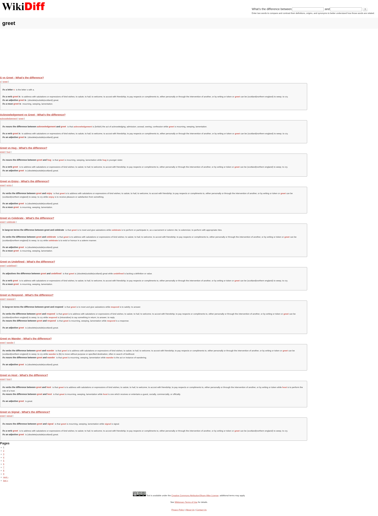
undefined (11, 265)
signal (9, 416)
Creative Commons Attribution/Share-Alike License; (195, 495)
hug (8, 152)
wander (10, 342)
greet (5, 81)
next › (5, 477)
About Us (190, 510)
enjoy (9, 185)
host (9, 379)
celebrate (11, 222)
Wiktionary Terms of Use (186, 502)
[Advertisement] (189, 52)
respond (10, 299)
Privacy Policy (177, 510)
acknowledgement (8, 118)
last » (5, 480)
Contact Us (201, 510)
